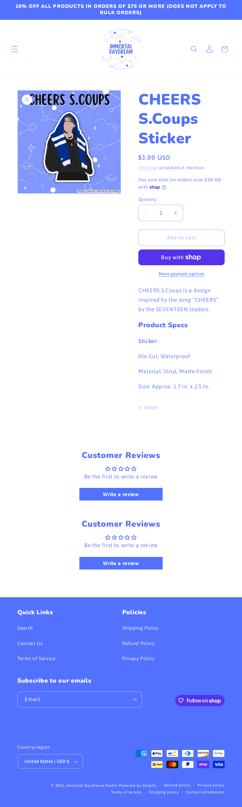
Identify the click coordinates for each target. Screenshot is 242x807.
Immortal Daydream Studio (91, 785)
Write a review (121, 494)
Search (25, 628)
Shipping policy (164, 792)
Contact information (205, 792)
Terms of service (126, 792)
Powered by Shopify (138, 785)
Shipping (147, 167)
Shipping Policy (140, 628)
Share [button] (151, 407)
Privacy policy (211, 785)
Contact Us (30, 643)
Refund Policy (138, 643)
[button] (14, 49)
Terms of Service (36, 658)
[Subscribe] (134, 699)
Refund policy (177, 785)
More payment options (181, 274)
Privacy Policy (138, 658)
